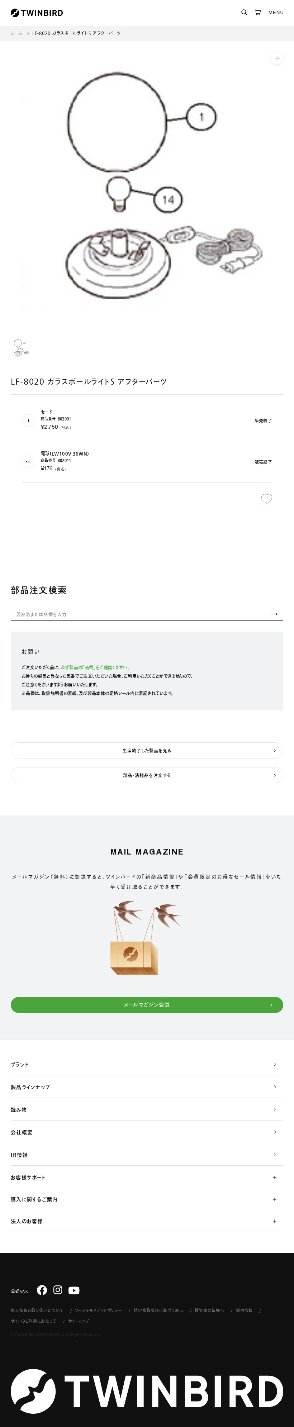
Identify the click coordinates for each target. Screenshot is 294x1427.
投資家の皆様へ (209, 1310)
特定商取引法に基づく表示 (159, 1310)
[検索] (244, 13)
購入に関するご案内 (34, 1199)
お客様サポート (28, 1177)
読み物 (19, 1109)
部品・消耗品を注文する (147, 775)
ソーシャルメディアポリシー (98, 1310)
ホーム (17, 33)
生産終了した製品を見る (147, 750)
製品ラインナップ (30, 1087)
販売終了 (263, 420)
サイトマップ (78, 1321)
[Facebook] (42, 1290)
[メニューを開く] (276, 12)
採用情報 (244, 1310)
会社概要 (22, 1132)
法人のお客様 (27, 1221)
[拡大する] (277, 58)
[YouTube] (74, 1291)
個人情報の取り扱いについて (37, 1310)
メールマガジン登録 (147, 1004)
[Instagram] (57, 1290)
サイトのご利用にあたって (34, 1321)
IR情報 (19, 1154)
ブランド (20, 1064)
